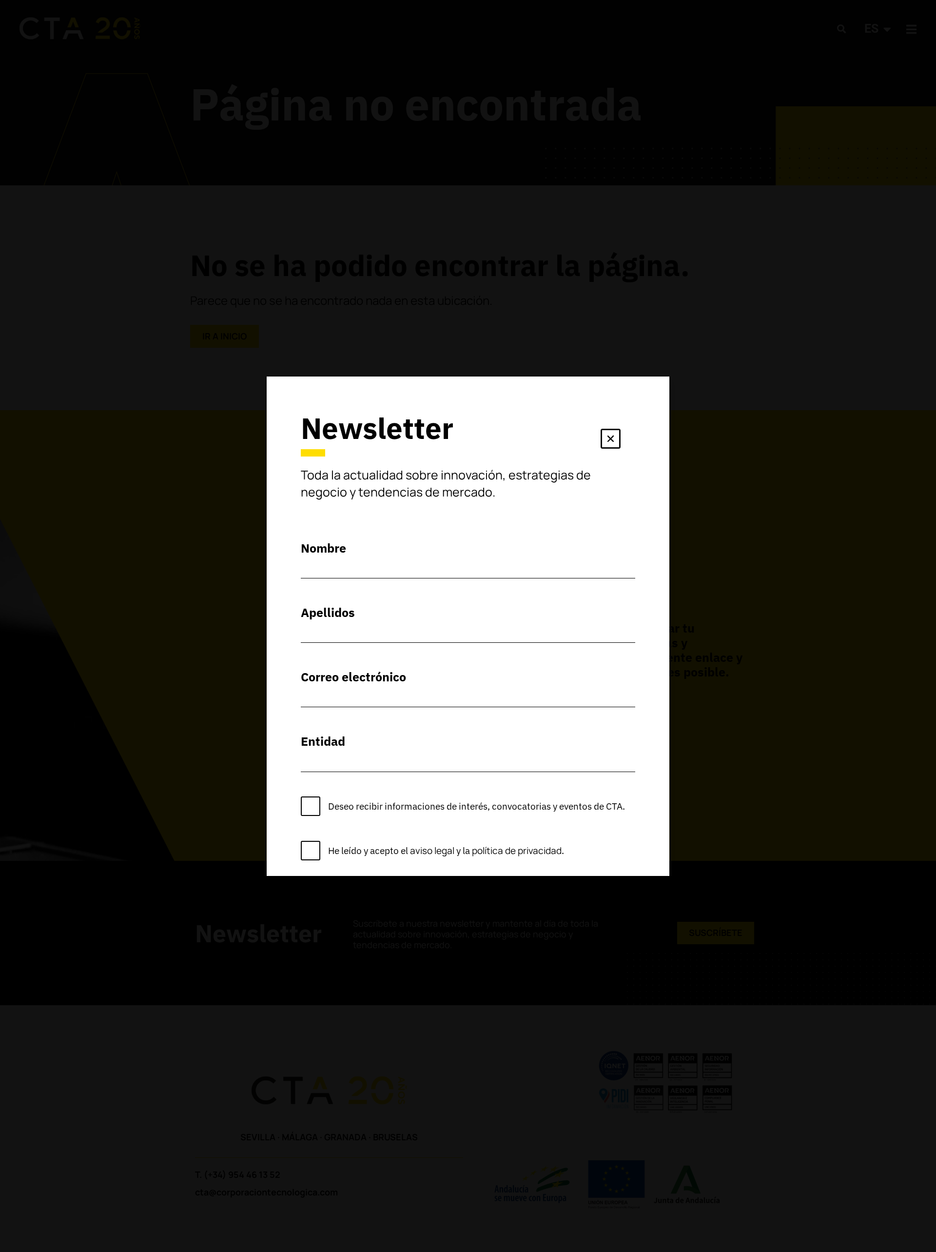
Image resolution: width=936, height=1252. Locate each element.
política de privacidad (517, 850)
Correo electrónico (353, 677)
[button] (611, 441)
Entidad (323, 741)
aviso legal (432, 850)
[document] (468, 626)
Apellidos (328, 612)
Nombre (323, 548)
